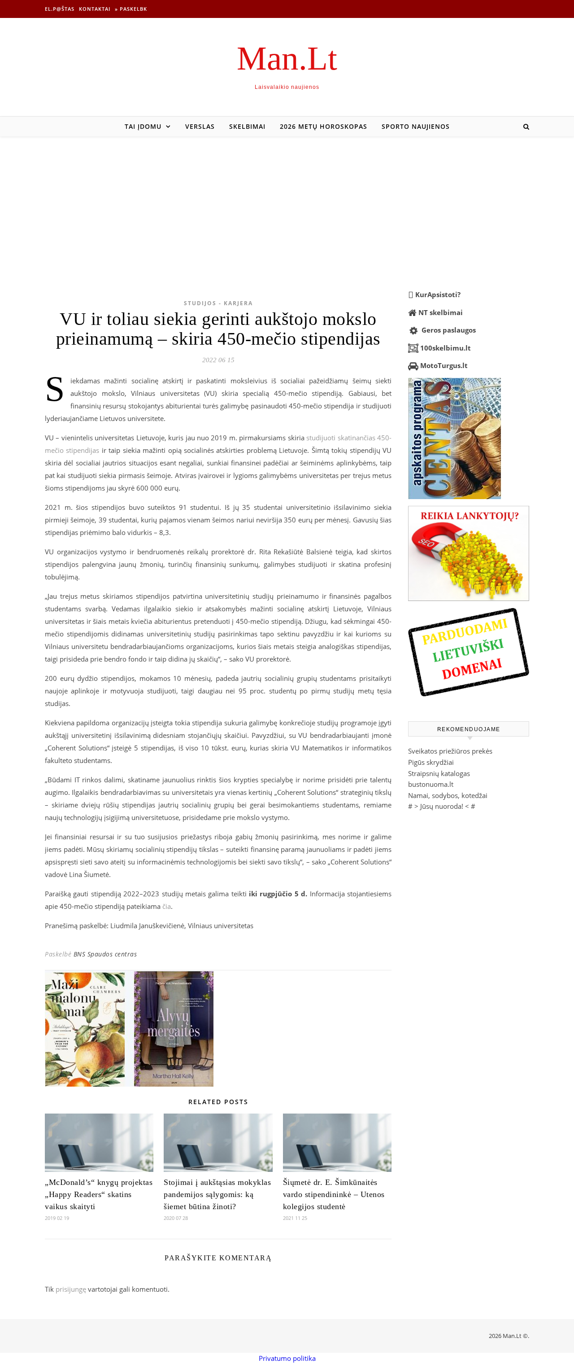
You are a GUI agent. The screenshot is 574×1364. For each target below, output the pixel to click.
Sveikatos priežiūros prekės (450, 750)
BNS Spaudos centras (105, 954)
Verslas (200, 126)
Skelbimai (247, 126)
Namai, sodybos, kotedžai (447, 795)
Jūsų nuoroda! (441, 806)
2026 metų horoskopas (323, 126)
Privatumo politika (287, 1358)
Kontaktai (94, 8)
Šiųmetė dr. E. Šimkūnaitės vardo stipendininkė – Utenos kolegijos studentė (334, 1194)
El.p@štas (59, 8)
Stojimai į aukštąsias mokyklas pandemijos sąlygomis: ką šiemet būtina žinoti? (217, 1194)
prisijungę (71, 1289)
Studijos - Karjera (218, 303)
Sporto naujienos (416, 126)
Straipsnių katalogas (439, 773)
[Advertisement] (287, 204)
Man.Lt (287, 58)
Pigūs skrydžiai (431, 762)
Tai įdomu (143, 126)
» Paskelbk (131, 8)
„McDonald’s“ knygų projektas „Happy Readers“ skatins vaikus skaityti (98, 1194)
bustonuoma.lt (430, 784)
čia (166, 906)
